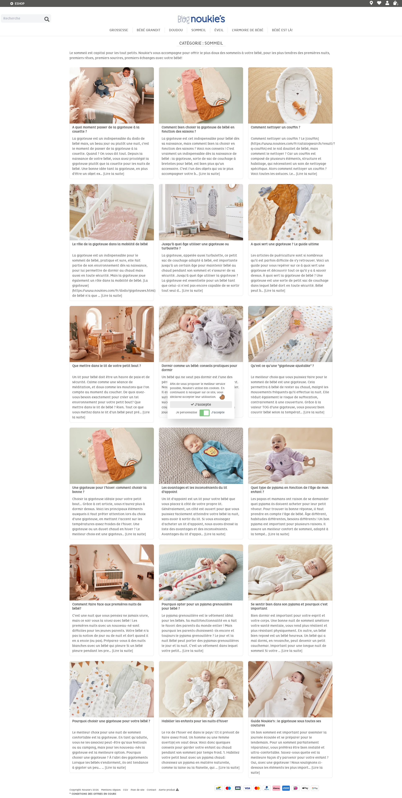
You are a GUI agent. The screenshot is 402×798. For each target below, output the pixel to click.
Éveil (218, 30)
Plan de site (138, 789)
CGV (126, 789)
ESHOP (18, 3)
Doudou (176, 30)
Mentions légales (111, 789)
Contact (152, 789)
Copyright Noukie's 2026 (84, 789)
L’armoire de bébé (247, 30)
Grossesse (119, 30)
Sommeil (198, 30)
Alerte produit (167, 789)
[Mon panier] (395, 3)
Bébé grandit (148, 30)
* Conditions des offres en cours (93, 793)
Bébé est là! (282, 30)
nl (4, 3)
